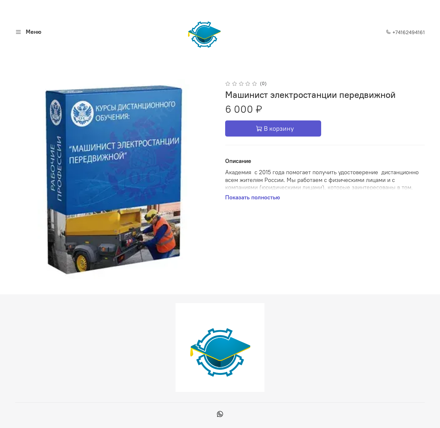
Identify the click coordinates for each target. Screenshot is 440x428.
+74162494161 (408, 32)
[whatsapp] (219, 414)
